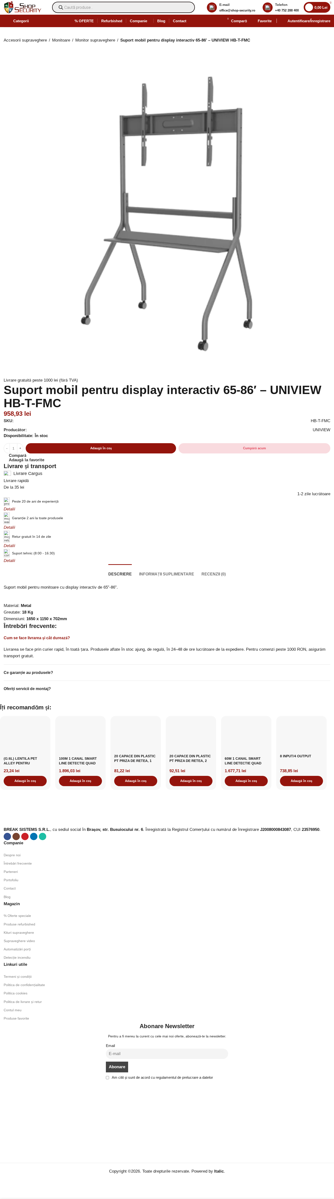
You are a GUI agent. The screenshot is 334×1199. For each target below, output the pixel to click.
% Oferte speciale (17, 916)
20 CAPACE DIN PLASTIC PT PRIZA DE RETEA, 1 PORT (135, 761)
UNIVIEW (321, 430)
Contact (10, 888)
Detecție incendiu (17, 957)
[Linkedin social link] (33, 836)
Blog (7, 897)
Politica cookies (15, 993)
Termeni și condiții (18, 977)
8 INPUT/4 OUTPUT (295, 756)
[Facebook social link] (7, 836)
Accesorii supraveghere (25, 40)
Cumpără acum (254, 448)
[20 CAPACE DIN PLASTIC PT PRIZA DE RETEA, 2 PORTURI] (190, 736)
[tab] (120, 571)
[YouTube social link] (25, 836)
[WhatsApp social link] (42, 836)
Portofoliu (11, 880)
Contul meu (13, 1010)
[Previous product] (7, 47)
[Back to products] (12, 47)
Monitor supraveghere (95, 40)
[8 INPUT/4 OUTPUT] (301, 736)
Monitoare (61, 40)
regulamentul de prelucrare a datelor (184, 1077)
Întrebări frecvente (18, 863)
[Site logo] (22, 7)
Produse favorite (16, 1018)
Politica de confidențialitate (24, 985)
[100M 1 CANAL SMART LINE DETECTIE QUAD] (80, 737)
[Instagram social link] (16, 836)
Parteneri (11, 872)
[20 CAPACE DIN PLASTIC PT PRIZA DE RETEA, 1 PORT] (135, 736)
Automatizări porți (17, 949)
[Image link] (34, 816)
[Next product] (18, 47)
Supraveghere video (19, 941)
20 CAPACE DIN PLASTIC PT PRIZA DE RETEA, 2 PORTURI (190, 761)
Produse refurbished (19, 924)
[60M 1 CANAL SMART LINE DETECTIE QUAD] (246, 737)
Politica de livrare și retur (23, 1002)
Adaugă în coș (101, 448)
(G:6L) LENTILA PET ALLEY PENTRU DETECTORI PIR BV (20, 763)
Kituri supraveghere (19, 933)
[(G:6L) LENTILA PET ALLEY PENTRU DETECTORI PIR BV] (25, 737)
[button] (25, 781)
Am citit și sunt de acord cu (162, 1077)
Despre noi (12, 855)
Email (110, 1046)
